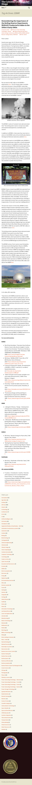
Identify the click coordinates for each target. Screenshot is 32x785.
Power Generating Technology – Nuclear (11, 687)
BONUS (16, 33)
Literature (4, 616)
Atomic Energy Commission (8, 33)
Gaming (3, 590)
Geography (4, 594)
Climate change (5, 547)
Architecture (4, 512)
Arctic (3, 514)
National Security (5, 644)
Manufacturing (5, 618)
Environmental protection (7, 580)
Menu (3, 7)
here (10, 84)
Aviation (3, 533)
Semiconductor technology (8, 705)
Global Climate (5, 599)
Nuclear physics (5, 658)
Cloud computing (5, 549)
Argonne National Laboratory (20, 31)
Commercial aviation (6, 552)
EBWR (23, 33)
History (3, 604)
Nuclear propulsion (6, 663)
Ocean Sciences (5, 668)
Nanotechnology (5, 642)
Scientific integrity (6, 703)
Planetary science (6, 677)
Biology (3, 535)
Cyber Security (5, 561)
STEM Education (5, 713)
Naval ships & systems (7, 646)
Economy (4, 566)
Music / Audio (5, 639)
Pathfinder (15, 34)
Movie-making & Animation (8, 637)
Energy (3, 575)
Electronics (4, 573)
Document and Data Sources (8, 564)
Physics (3, 675)
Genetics (4, 592)
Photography (5, 672)
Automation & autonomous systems (10, 528)
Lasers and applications (7, 613)
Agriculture (4, 500)
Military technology (6, 632)
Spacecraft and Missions (7, 710)
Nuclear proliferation (6, 661)
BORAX (20, 33)
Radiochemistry (5, 694)
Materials (4, 623)
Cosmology (4, 556)
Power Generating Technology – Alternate (11, 679)
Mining (3, 634)
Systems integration (6, 715)
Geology (4, 597)
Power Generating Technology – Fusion (11, 684)
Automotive (4, 530)
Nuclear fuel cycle (6, 656)
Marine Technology (6, 620)
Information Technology (7, 608)
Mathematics (5, 625)
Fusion (3, 587)
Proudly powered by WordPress (9, 782)
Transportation (5, 720)
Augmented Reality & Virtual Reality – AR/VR (12, 526)
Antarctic (4, 507)
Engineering (4, 578)
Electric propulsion (6, 571)
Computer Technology (7, 554)
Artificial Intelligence (6, 519)
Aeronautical (4, 497)
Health (3, 601)
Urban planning (5, 722)
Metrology (4, 630)
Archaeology (4, 509)
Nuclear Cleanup (5, 653)
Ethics (3, 582)
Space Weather (5, 708)
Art (2, 516)
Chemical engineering (7, 542)
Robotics (4, 698)
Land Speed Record (6, 611)
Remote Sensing (5, 696)
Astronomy (4, 521)
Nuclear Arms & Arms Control (8, 651)
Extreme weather (6, 585)
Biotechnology (5, 538)
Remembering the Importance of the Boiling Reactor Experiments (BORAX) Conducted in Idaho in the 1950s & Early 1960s (16, 24)
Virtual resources (5, 724)
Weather (4, 729)
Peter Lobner (24, 34)
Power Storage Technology (8, 689)
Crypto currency (5, 559)
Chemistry (4, 545)
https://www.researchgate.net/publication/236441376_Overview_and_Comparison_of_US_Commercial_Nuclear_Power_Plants (17, 483)
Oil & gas (4, 670)
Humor (3, 606)
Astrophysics (5, 523)
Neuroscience (5, 649)
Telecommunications (6, 717)
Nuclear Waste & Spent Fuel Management (11, 665)
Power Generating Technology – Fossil (10, 682)
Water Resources (6, 727)
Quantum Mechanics (6, 691)
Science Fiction (5, 701)
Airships (3, 502)
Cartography (4, 540)
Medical (3, 627)
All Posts (14, 29)
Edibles (3, 568)
